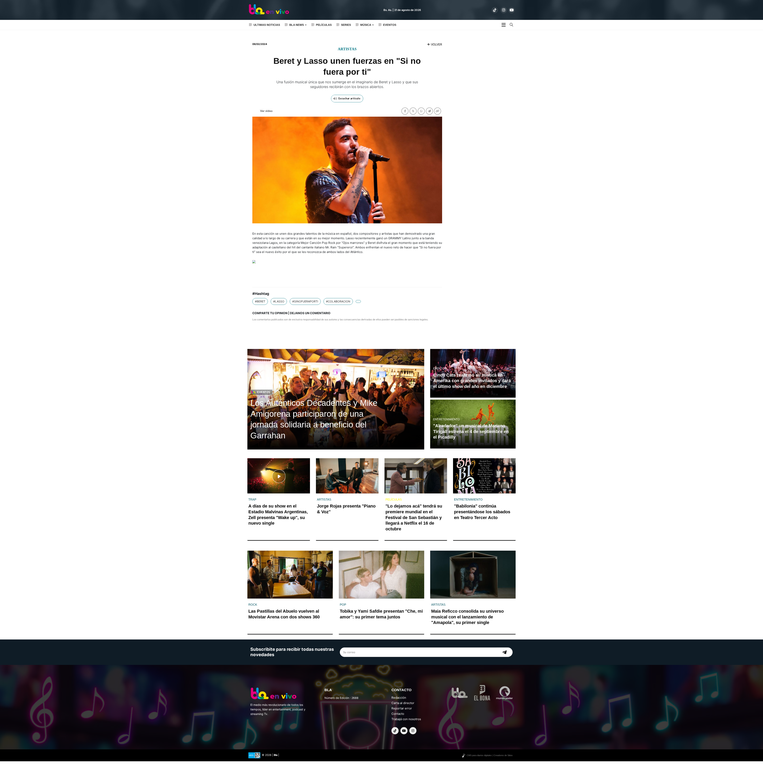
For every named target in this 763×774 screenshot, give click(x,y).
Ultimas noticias (267, 24)
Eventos (389, 24)
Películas (324, 24)
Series (346, 24)
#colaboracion (338, 301)
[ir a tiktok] (495, 10)
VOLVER (436, 44)
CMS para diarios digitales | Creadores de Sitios (490, 755)
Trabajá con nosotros (406, 719)
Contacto (397, 714)
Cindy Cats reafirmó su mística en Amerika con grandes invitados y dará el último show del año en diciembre (472, 381)
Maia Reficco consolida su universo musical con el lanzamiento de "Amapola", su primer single (467, 617)
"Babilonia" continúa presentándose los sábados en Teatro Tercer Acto (482, 512)
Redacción (398, 697)
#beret (260, 301)
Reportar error (401, 708)
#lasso (278, 301)
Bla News (297, 24)
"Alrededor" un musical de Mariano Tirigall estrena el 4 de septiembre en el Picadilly (471, 431)
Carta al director (402, 703)
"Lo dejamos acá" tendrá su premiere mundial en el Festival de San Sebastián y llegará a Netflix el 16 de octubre (413, 517)
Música (366, 24)
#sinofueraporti (305, 301)
